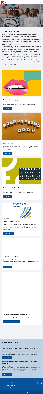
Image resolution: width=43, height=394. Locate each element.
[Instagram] (38, 383)
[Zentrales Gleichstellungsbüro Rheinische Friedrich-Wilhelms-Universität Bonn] (2, 2)
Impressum (28, 392)
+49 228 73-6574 (11, 385)
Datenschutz (34, 392)
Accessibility (39, 392)
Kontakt (11, 382)
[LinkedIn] (41, 383)
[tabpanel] (21, 15)
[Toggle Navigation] (40, 2)
